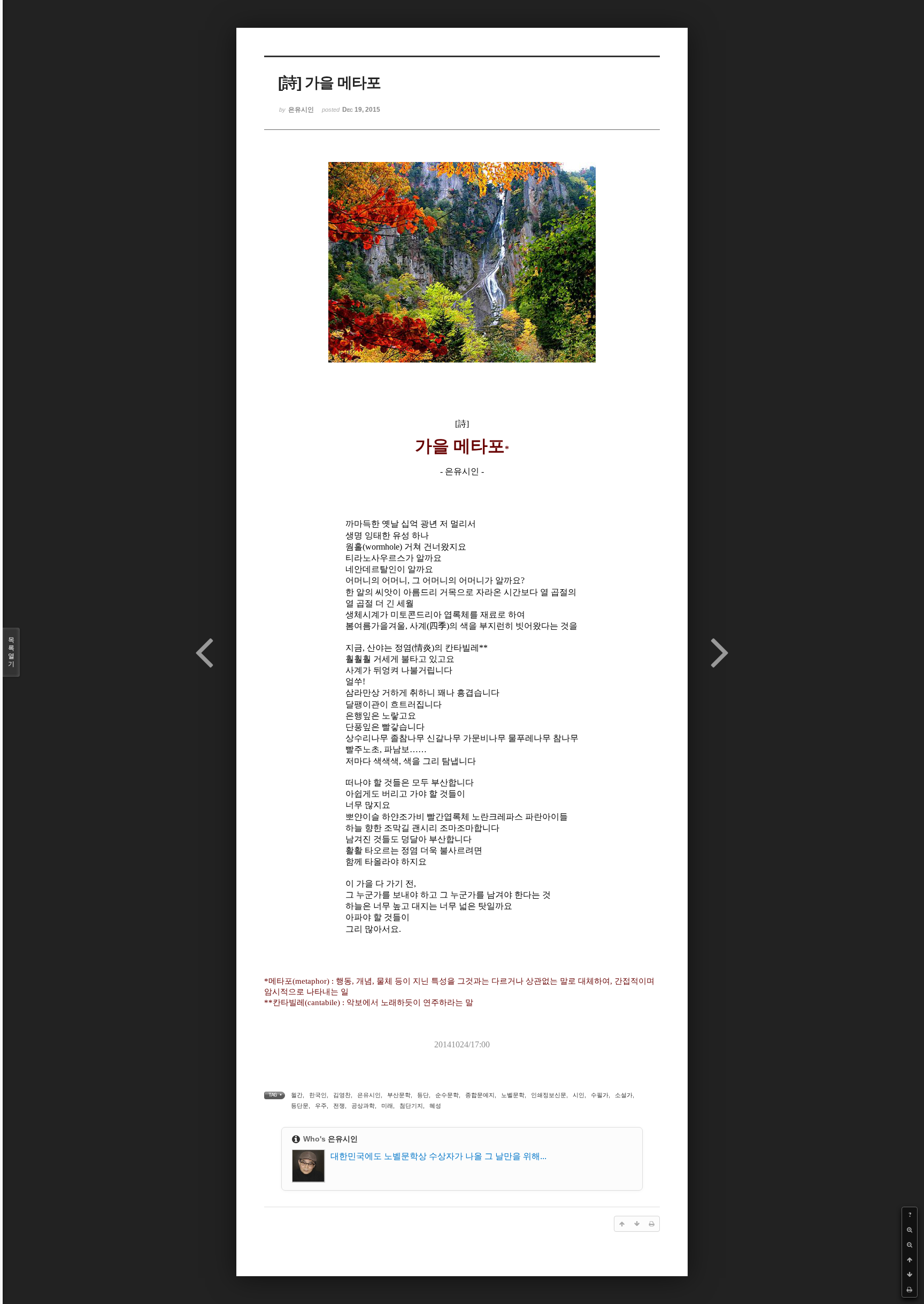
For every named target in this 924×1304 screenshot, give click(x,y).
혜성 (435, 1105)
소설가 (624, 1095)
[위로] (909, 1259)
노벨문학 (513, 1095)
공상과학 (363, 1105)
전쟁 (339, 1105)
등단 (423, 1095)
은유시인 (369, 1095)
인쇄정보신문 (548, 1095)
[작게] (909, 1244)
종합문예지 (480, 1095)
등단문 (300, 1105)
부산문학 (399, 1095)
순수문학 (447, 1095)
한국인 (318, 1095)
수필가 (600, 1095)
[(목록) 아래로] (909, 1274)
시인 (578, 1095)
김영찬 (342, 1095)
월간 (297, 1095)
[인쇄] (909, 1289)
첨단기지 (411, 1105)
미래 (387, 1105)
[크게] (909, 1229)
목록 (11, 652)
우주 (321, 1105)
